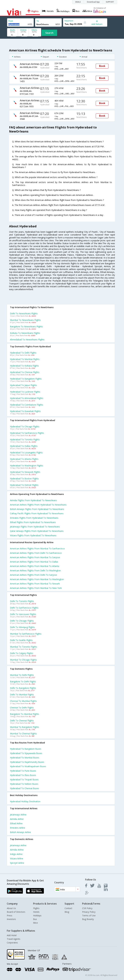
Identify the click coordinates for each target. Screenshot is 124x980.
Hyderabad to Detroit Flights (24, 485)
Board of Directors (16, 911)
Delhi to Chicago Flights (22, 620)
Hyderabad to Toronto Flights (25, 439)
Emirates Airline (17, 827)
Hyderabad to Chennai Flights (24, 372)
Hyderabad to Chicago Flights (24, 426)
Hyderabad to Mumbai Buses (24, 757)
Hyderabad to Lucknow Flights (25, 391)
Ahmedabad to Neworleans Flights (27, 339)
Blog (67, 911)
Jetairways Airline (18, 814)
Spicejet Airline (17, 862)
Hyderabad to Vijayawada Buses (26, 753)
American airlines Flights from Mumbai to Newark (35, 583)
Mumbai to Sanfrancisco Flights (25, 633)
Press (9, 915)
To (37, 21)
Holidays (37, 915)
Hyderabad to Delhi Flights (23, 352)
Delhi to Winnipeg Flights (22, 627)
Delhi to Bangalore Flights (23, 688)
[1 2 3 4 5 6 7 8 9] (12, 35)
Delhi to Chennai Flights (22, 720)
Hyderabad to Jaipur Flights (23, 385)
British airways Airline (20, 832)
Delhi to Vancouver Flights (23, 614)
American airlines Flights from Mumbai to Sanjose (35, 557)
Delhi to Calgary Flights (21, 653)
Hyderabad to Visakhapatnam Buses (28, 766)
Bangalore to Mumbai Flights (24, 714)
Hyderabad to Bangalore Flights (26, 378)
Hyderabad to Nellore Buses (24, 783)
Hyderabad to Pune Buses (23, 770)
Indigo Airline (16, 854)
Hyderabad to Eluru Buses (23, 775)
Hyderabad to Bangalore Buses (25, 748)
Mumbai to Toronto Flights (23, 646)
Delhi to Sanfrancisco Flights (24, 607)
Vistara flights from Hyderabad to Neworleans (33, 535)
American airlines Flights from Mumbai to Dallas (34, 561)
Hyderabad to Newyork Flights (25, 472)
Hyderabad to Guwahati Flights (25, 411)
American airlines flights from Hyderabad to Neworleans (38, 504)
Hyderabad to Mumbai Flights (24, 359)
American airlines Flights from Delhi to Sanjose (33, 574)
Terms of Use (89, 915)
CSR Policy (87, 908)
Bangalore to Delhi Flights (23, 681)
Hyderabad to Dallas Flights (24, 446)
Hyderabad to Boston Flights (24, 478)
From (10, 21)
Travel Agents (13, 938)
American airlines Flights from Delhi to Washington (35, 570)
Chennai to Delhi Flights (22, 707)
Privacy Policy (88, 911)
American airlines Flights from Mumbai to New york (36, 588)
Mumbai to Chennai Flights (23, 733)
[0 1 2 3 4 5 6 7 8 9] (23, 35)
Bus (35, 919)
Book (102, 66)
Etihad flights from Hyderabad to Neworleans (33, 522)
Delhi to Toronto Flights (22, 601)
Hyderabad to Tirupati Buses (24, 779)
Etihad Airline (16, 823)
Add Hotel (11, 935)
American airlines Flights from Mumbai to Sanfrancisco (37, 548)
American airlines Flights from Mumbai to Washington (37, 579)
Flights (36, 908)
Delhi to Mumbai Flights (22, 694)
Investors (11, 919)
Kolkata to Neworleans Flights (25, 333)
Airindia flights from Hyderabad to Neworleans (33, 500)
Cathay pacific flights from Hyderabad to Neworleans (37, 513)
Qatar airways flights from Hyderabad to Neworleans (37, 531)
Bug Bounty (88, 919)
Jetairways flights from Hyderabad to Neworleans (35, 526)
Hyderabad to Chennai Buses (24, 788)
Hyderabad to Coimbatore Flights (26, 404)
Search (49, 32)
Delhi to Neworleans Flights (24, 313)
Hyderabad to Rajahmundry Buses (27, 762)
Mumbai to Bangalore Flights (24, 727)
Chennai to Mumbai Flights (23, 701)
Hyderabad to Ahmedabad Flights (26, 398)
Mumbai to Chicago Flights (23, 659)
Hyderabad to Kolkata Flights (24, 365)
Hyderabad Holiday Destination (25, 801)
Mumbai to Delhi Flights (22, 675)
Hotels (36, 911)
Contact (68, 908)
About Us (11, 908)
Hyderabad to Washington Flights (26, 465)
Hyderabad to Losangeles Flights (26, 452)
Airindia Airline (17, 819)
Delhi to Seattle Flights (21, 640)
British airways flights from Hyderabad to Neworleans (37, 509)
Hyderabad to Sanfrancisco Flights (27, 433)
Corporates (12, 942)
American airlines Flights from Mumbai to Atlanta (34, 566)
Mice (35, 922)
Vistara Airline (16, 858)
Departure (69, 21)
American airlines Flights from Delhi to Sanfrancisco (36, 552)
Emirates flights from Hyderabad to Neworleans (34, 517)
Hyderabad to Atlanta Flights (24, 459)
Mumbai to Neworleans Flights (25, 320)
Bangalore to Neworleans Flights (26, 326)
